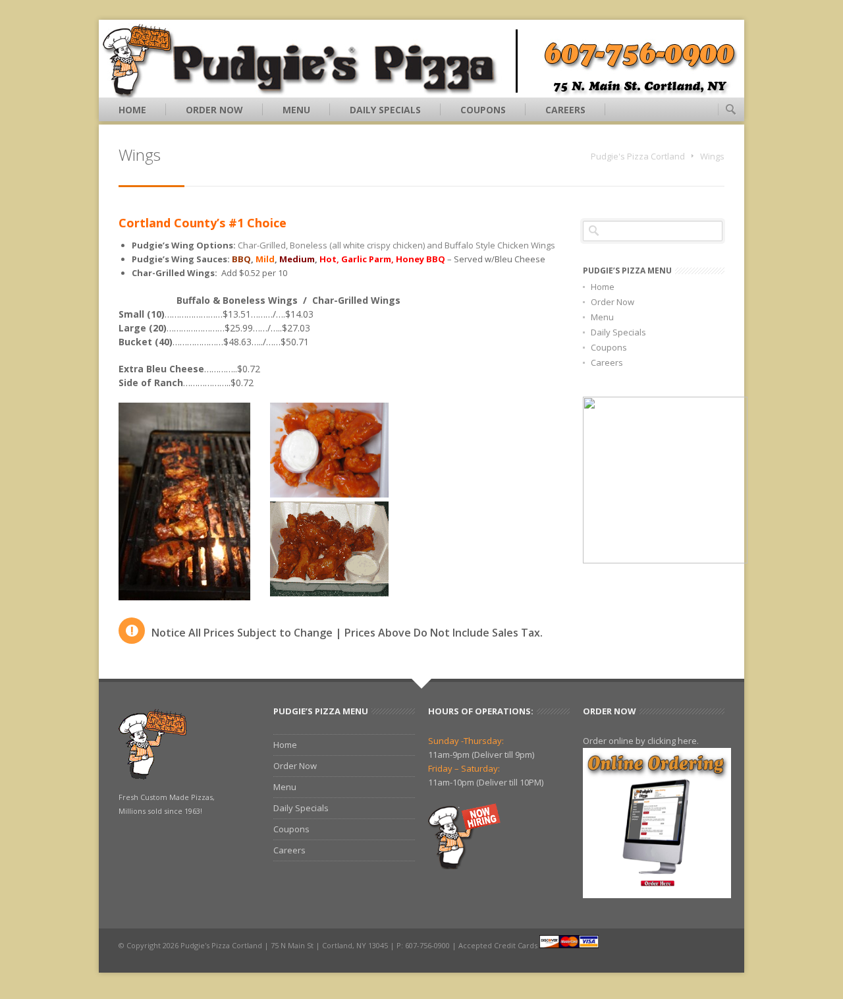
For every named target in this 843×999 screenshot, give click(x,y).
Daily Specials (385, 109)
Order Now (214, 109)
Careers (565, 109)
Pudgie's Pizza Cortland (638, 156)
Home (132, 109)
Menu (296, 109)
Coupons (483, 109)
